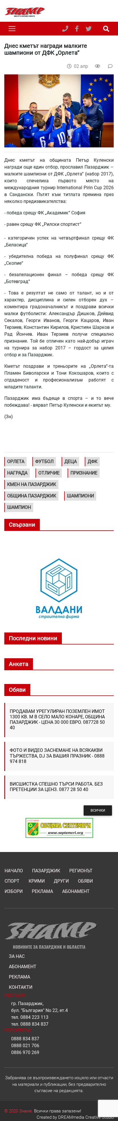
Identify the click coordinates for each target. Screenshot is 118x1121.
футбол (44, 461)
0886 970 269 (25, 1052)
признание (83, 473)
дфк (92, 461)
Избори (14, 891)
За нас (17, 956)
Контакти (20, 987)
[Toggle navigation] (12, 28)
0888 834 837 (34, 1024)
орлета (15, 461)
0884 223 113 (34, 1017)
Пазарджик (46, 870)
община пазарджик (31, 496)
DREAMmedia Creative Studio (86, 1117)
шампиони (80, 496)
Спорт (12, 881)
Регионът (81, 870)
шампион (19, 507)
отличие (49, 473)
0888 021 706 (25, 1045)
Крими (37, 881)
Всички (98, 810)
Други (61, 881)
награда (17, 473)
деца (70, 461)
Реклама (42, 891)
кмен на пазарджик (31, 484)
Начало (14, 870)
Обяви (85, 881)
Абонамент (76, 891)
